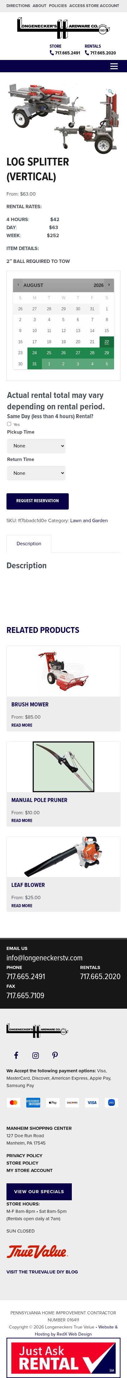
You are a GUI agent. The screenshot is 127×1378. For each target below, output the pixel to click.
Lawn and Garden (89, 521)
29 (106, 353)
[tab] (28, 544)
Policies (58, 5)
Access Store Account (94, 5)
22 (106, 342)
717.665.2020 (103, 53)
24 (34, 353)
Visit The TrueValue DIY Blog (42, 1272)
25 (49, 353)
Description (29, 544)
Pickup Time (21, 432)
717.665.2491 (67, 53)
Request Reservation (37, 501)
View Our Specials (39, 1191)
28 (92, 353)
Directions (18, 5)
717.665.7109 (25, 996)
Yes (17, 424)
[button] (111, 92)
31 (34, 364)
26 (63, 353)
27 (78, 353)
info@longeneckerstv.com (44, 958)
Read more (21, 726)
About (40, 5)
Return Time (20, 459)
